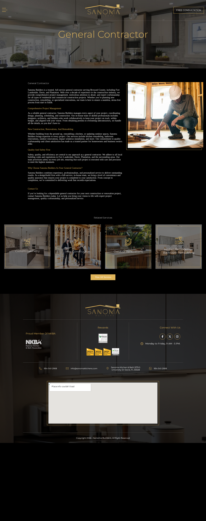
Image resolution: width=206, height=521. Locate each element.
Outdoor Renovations (128, 251)
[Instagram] (177, 337)
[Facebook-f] (162, 337)
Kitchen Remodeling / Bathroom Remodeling (178, 251)
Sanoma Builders (102, 438)
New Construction (78, 251)
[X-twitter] (170, 337)
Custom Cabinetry (27, 251)
